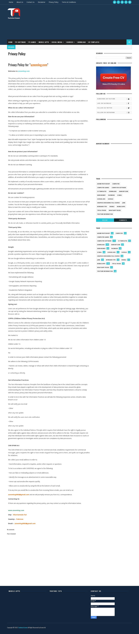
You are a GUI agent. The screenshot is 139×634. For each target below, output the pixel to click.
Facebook (111, 195)
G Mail (119, 195)
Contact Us (30, 2)
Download (82, 42)
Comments (123, 220)
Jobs (123, 203)
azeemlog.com (24, 71)
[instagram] (126, 2)
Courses (69, 42)
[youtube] (114, 2)
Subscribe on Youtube (106, 99)
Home (11, 2)
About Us (20, 2)
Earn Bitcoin (123, 191)
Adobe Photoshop (103, 184)
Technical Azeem (22, 627)
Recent (105, 220)
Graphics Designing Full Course (108, 203)
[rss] (118, 630)
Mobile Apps (44, 42)
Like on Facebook (104, 103)
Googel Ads (101, 199)
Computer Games (103, 187)
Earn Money (101, 195)
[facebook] (118, 2)
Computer (115, 184)
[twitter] (122, 2)
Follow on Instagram (106, 112)
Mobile (112, 206)
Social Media (57, 42)
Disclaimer (41, 2)
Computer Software (119, 187)
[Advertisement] (92, 22)
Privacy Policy (53, 2)
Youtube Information (105, 214)
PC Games (32, 42)
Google (110, 199)
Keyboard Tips (102, 206)
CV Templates (93, 42)
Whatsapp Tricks (115, 210)
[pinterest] (129, 2)
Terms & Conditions (69, 2)
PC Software (20, 42)
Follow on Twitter (104, 108)
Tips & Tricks (101, 210)
